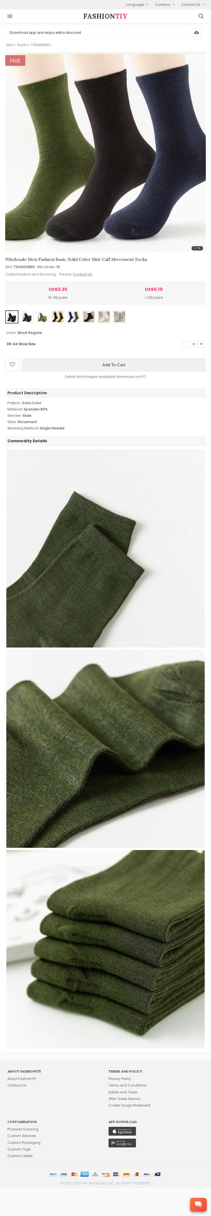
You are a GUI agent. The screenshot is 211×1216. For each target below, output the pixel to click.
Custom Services (21, 1135)
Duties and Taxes (123, 1092)
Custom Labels (20, 1155)
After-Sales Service (124, 1098)
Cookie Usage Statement (129, 1105)
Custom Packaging (23, 1142)
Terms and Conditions (127, 1085)
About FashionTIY (21, 1078)
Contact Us (82, 274)
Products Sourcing (22, 1129)
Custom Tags (19, 1149)
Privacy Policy (120, 1078)
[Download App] (196, 33)
